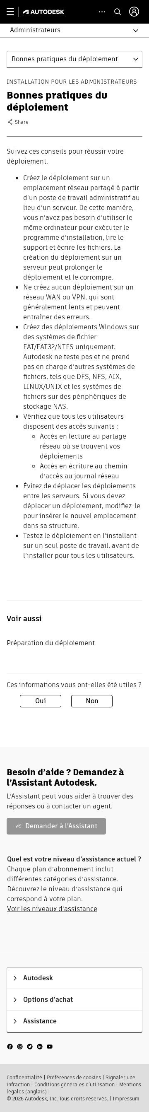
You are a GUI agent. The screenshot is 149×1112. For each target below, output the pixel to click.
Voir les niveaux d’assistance (52, 909)
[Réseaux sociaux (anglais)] (30, 1046)
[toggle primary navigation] (15, 12)
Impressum (126, 1098)
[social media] (30, 1046)
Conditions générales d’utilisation (74, 1084)
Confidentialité (24, 1077)
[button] (69, 30)
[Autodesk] (44, 12)
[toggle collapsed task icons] (102, 12)
